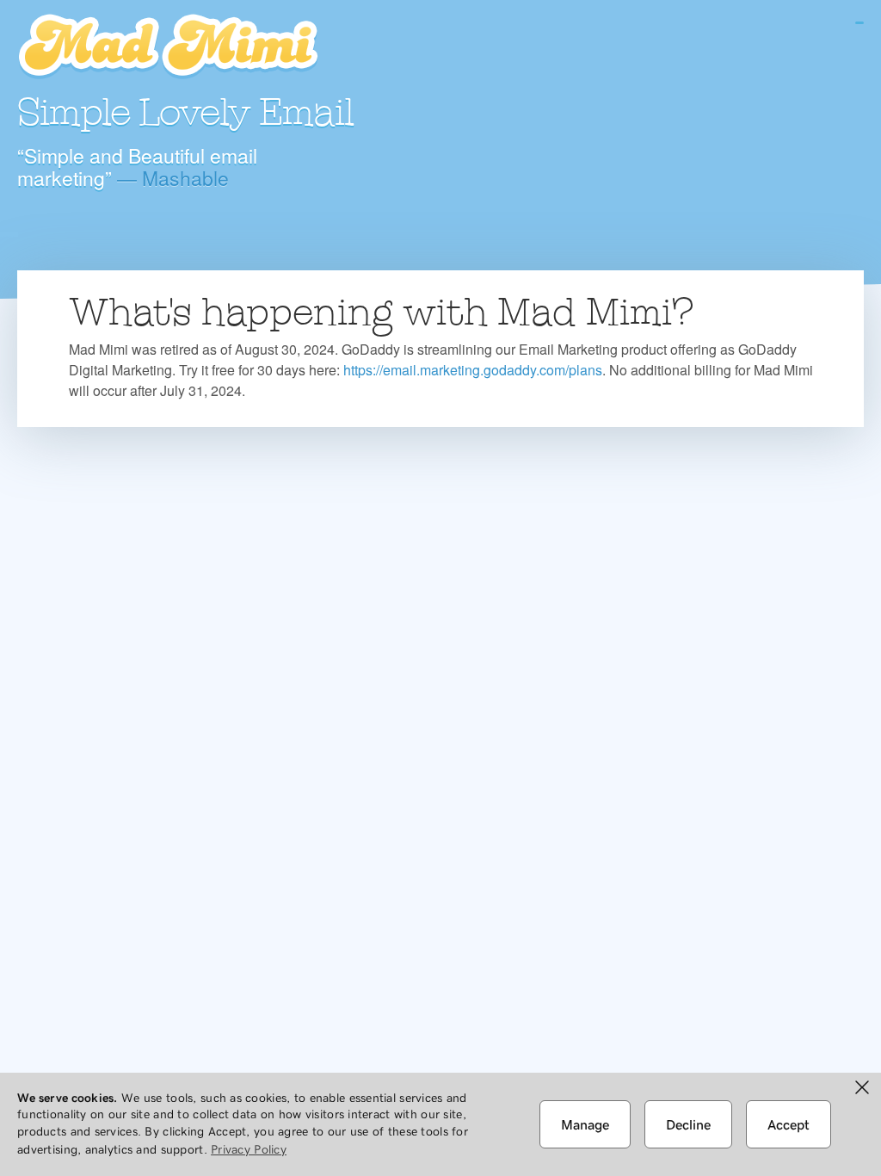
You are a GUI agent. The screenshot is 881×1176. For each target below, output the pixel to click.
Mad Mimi (167, 47)
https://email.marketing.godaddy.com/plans (472, 370)
